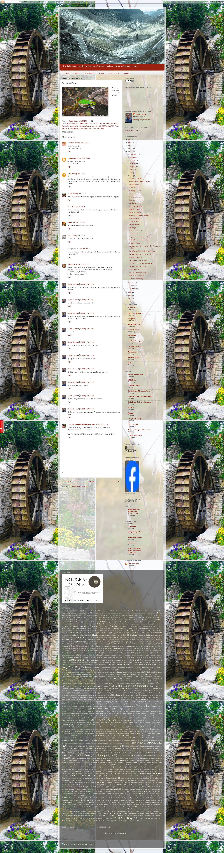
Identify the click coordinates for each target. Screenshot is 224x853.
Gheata (160, 693)
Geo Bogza (135, 693)
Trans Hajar (156, 800)
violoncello (142, 811)
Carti (147, 646)
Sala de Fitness (156, 778)
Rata (86, 769)
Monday (73, 733)
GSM (117, 697)
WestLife (77, 815)
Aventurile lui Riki (145, 630)
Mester (101, 729)
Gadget (107, 690)
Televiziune (74, 798)
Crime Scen (148, 660)
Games (119, 690)
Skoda (70, 787)
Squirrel (83, 791)
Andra (91, 624)
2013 (130, 145)
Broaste (147, 639)
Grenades (100, 697)
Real (142, 769)
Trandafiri (147, 800)
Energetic (157, 676)
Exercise (157, 679)
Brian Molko (125, 639)
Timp (144, 798)
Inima (114, 704)
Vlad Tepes (157, 811)
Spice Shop (125, 789)
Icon (151, 701)
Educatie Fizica (156, 674)
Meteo (126, 729)
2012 (130, 149)
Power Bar (146, 760)
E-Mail (118, 674)
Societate (71, 789)
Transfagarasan (67, 802)
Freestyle (137, 688)
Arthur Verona (107, 628)
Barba (99, 633)
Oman (142, 746)
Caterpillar (66, 650)
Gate (96, 693)
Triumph (119, 802)
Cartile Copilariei (155, 646)
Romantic (139, 776)
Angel (132, 624)
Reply (69, 151)
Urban (142, 806)
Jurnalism (103, 713)
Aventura (135, 630)
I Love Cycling (116, 701)
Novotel (127, 743)
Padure (81, 750)
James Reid (82, 711)
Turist (63, 804)
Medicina (143, 727)
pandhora (71, 143)
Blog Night (92, 637)
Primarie (95, 762)
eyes (81, 681)
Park (80, 753)
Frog (148, 688)
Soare (65, 789)
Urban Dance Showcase (153, 806)
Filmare (97, 683)
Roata (79, 773)
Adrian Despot (114, 617)
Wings (152, 815)
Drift (143, 672)
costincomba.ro (95, 660)
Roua (69, 778)
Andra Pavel (98, 624)
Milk (92, 731)
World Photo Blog (98, 128)
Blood (115, 637)
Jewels (128, 711)
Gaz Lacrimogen (118, 693)
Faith (100, 681)
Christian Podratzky (95, 653)
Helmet (136, 699)
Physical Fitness (135, 755)
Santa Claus (151, 780)
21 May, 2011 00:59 (87, 329)
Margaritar (154, 724)
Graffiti (64, 697)
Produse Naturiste (151, 762)
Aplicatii (105, 626)
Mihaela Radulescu (67, 731)
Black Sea (64, 637)
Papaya (140, 750)
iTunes (154, 709)
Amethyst (85, 622)
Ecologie (125, 674)
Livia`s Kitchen (133, 564)
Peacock (132, 200)
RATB (91, 769)
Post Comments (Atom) (79, 486)
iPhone (148, 706)
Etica (96, 678)
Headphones (103, 699)
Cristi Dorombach (83, 662)
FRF (143, 688)
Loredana (72, 722)
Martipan (116, 727)
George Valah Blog (134, 419)
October (133, 160)
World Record (143, 818)
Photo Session (69, 755)
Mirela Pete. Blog (134, 324)
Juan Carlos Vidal (75, 713)
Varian (112, 809)
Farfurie (123, 681)
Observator (82, 746)
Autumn (126, 630)
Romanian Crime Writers (107, 776)
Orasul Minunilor (117, 748)
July (131, 170)
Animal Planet (140, 624)
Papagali (134, 750)
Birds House (133, 635)
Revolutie (133, 771)
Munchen (144, 735)
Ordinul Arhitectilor (129, 748)
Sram (89, 791)
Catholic (74, 650)
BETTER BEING (157, 633)
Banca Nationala (84, 633)
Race (132, 767)
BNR (158, 637)
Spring (77, 791)
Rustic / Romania (111, 778)
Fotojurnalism (123, 688)
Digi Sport (93, 670)
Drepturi (132, 672)
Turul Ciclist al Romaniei (102, 804)
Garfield (158, 690)
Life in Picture (92, 720)
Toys (109, 800)
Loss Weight (80, 722)
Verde (158, 809)
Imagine (71, 704)
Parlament (87, 753)
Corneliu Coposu (151, 657)
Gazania (127, 693)
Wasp (81, 813)
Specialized (114, 789)
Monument (141, 733)
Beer (129, 633)
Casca (130, 648)
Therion (113, 798)
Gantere (139, 690)
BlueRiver (132, 637)
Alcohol (70, 619)
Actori (94, 617)
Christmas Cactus (115, 653)
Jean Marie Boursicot (117, 711)
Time (138, 798)
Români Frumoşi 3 (135, 257)
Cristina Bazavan (115, 662)
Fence (146, 681)
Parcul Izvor (157, 750)
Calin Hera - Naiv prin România (139, 402)
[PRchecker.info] (129, 82)
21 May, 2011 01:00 (87, 355)
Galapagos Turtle (135, 191)
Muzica (143, 738)
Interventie (67, 706)
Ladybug (116, 715)
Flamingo (132, 228)
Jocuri (138, 711)
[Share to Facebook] (69, 132)
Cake (63, 644)
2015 (130, 139)
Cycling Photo (138, 664)
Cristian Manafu (95, 662)
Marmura (108, 727)
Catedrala (159, 648)
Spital (63, 791)
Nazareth (102, 740)
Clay (73, 655)
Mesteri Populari (110, 729)
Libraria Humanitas (79, 720)
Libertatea (157, 718)
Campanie (129, 644)
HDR (96, 699)
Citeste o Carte (156, 653)
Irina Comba (74, 126)
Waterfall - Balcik (135, 178)
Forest (91, 686)
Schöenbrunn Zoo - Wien (137, 266)
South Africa (104, 789)
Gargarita (64, 693)
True (139, 802)
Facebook (87, 681)
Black (147, 635)
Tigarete (132, 798)
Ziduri (109, 820)
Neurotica (126, 740)
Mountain (78, 735)
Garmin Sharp (73, 693)
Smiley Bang (129, 787)
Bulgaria (75, 123)
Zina (69, 207)
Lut (136, 722)
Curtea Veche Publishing (115, 664)
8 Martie (114, 615)
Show (132, 784)
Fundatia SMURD (97, 690)
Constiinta (122, 657)
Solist (84, 789)
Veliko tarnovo (120, 809)
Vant (102, 809)
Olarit (114, 746)
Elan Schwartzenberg (85, 676)
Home (91, 481)
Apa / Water (83, 626)
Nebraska (109, 740)
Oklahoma (107, 746)
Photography (74, 128)
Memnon (69, 729)
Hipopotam (152, 699)
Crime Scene (156, 660)
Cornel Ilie (141, 657)
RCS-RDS (136, 769)
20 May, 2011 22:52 (82, 264)
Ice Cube (145, 701)
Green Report (92, 697)
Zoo (134, 821)
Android (117, 624)
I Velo (124, 701)
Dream (119, 672)
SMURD (149, 787)
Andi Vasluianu (83, 624)
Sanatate (143, 780)
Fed (135, 681)
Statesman (115, 791)
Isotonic (124, 709)
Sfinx (112, 784)
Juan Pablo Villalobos (88, 713)
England (90, 678)
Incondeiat (86, 704)
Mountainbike (99, 736)
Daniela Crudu (106, 667)
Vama (82, 809)
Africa (122, 617)
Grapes (70, 697)
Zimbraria (116, 820)
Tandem (70, 795)
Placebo (116, 758)
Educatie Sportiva (67, 676)
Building (117, 642)
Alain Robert (145, 617)
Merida (87, 729)
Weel (155, 813)
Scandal (81, 782)
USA (69, 809)
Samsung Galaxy (118, 780)
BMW (153, 637)
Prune (147, 764)
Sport (69, 791)
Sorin (69, 174)
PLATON (131, 408)
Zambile (86, 820)
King (70, 715)
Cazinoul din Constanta (95, 650)
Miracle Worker (100, 731)
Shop (127, 784)
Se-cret (70, 193)
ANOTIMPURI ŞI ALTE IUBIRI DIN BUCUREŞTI (134, 550)
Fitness (104, 683)
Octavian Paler (99, 746)
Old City (127, 746)
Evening (131, 678)
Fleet (121, 683)
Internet (160, 704)
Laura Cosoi (98, 718)
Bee (125, 633)
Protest (114, 765)
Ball (77, 633)
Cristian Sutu (105, 662)
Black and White (155, 635)
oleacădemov (132, 543)
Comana (70, 657)
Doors (94, 672)
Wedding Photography (146, 813)
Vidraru (97, 811)
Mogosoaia (65, 733)
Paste (104, 752)
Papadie (127, 750)
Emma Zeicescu (139, 676)
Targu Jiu (90, 795)
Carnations (114, 646)
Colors (152, 655)
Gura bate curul (139, 697)
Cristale (64, 662)
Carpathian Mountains (132, 646)
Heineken (129, 699)
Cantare (81, 646)
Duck (90, 674)
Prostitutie (99, 764)
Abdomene (122, 615)
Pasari (98, 752)
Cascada (136, 648)
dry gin (78, 674)
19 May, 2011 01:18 (78, 174)
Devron (158, 667)
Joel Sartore (146, 711)
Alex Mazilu (99, 619)
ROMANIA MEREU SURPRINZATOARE (78, 776)
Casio (142, 648)
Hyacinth (98, 702)
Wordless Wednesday (98, 818)
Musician (90, 738)
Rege (72, 771)
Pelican (127, 752)
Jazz (108, 711)
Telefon (66, 798)
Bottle (97, 639)
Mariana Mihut (82, 727)
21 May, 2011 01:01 (87, 369)
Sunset (128, 793)
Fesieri (158, 681)
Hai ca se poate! (133, 424)
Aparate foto (94, 626)
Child (160, 650)
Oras (108, 748)
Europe (114, 679)
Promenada (79, 764)
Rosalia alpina (156, 776)
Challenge (126, 73)
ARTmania (122, 628)
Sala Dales (146, 778)
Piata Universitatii (148, 755)
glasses (120, 695)
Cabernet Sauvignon (154, 642)
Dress (138, 672)
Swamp (158, 793)
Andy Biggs (125, 624)
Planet (122, 758)
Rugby (80, 778)
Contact (77, 73)
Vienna (103, 811)
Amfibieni (94, 622)
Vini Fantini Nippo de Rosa (123, 811)
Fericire (152, 681)
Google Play (144, 695)
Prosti (92, 764)
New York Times (143, 740)
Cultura (70, 664)
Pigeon (88, 758)
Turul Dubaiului (116, 804)
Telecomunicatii (146, 795)
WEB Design (113, 813)
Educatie (145, 674)
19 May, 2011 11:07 (79, 222)
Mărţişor (123, 727)
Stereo (139, 791)
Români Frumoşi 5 (135, 209)
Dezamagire (65, 670)
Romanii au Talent (130, 776)
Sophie (70, 222)
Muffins (130, 735)
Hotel (92, 701)
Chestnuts (154, 650)
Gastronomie (89, 693)
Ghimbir (73, 695)
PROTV (128, 764)
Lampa (136, 715)
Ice (140, 702)
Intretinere (115, 706)
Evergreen (131, 319)
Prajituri (64, 762)
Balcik (69, 123)
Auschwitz (104, 630)
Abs (152, 615)
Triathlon (98, 802)
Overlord (149, 748)
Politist (63, 760)
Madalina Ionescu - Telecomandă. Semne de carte (134, 511)
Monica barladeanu (101, 733)
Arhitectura (65, 628)
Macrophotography (68, 725)
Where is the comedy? (136, 279)
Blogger (101, 637)
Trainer (123, 800)
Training (130, 800)
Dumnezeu (104, 674)
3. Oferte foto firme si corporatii (146, 611)
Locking (160, 720)
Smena (110, 787)
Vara (107, 809)
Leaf (105, 718)
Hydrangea (107, 702)
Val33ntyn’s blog (134, 341)
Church (125, 653)
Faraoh (110, 681)
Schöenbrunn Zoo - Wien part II (140, 254)
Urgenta (64, 809)
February (133, 289)
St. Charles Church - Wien (138, 260)
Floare (127, 683)
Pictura (158, 755)
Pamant (121, 750)
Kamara (124, 713)
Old (119, 746)
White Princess (96, 815)
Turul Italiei (136, 804)
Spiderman (139, 789)
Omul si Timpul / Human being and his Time (87, 748)
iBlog (135, 701)
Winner (158, 815)
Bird (119, 635)
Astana (63, 630)
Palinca (114, 750)
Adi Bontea (132, 352)
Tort (77, 800)
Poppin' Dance (72, 760)
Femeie (140, 681)
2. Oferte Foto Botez (116, 611)
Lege (122, 718)
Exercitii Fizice (66, 681)
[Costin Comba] (132, 491)
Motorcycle (65, 735)
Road (73, 773)
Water (86, 813)
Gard (145, 690)
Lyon (141, 722)
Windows (129, 815)
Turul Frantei (126, 804)
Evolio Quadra (141, 678)
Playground (129, 758)
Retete (127, 771)
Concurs (101, 657)
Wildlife (112, 815)
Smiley (121, 787)
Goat (126, 695)
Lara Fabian (79, 718)
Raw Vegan (98, 769)
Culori (63, 664)
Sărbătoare (159, 780)
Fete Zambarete (72, 683)
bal (64, 633)
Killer (65, 715)
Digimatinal (101, 670)
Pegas (120, 752)
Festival (64, 683)
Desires (151, 667)
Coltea (63, 657)
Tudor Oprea (156, 802)
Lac (94, 715)
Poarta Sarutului (144, 758)
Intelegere (142, 704)
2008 (130, 299)
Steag (127, 791)
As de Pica (130, 628)
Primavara (102, 762)
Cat (154, 648)
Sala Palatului (65, 780)
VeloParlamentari (150, 809)
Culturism (77, 664)
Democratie (130, 667)
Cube (152, 662)
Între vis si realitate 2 (135, 313)
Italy (139, 709)
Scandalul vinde (90, 782)
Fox (131, 688)
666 (109, 615)
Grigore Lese (109, 697)
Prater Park (72, 762)
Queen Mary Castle (85, 128)
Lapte (71, 718)
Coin (146, 655)
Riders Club (157, 771)
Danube (114, 667)
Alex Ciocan (90, 619)
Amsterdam (119, 622)
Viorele (150, 811)
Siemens (143, 784)
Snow (160, 787)
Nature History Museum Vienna (139, 240)
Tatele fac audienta (100, 795)
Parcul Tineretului (67, 753)
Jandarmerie (91, 711)
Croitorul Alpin (132, 662)
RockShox (114, 773)
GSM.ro (124, 697)
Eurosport (124, 678)
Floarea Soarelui (135, 683)
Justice (117, 713)
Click (78, 655)
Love (87, 722)
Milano (86, 731)
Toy (104, 800)
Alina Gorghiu (140, 619)
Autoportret (118, 630)
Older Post (115, 481)
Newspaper (154, 740)
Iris (111, 709)
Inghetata (94, 704)
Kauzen (144, 713)
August (132, 166)
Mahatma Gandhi (135, 212)
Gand (126, 690)
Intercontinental (151, 704)
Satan (69, 782)
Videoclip (90, 811)
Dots (99, 672)
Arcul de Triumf (155, 626)
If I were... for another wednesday (140, 263)
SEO (65, 785)
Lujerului (123, 722)
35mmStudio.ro (84, 613)
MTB (122, 736)
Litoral (153, 720)
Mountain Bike (88, 735)
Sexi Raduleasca (91, 784)
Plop (136, 758)
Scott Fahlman (119, 782)
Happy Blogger (88, 699)
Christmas (105, 653)
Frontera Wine (156, 688)
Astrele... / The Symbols (74, 630)
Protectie (107, 764)
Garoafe (81, 693)
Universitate (99, 807)
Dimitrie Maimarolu (122, 670)
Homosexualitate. (66, 701)
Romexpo (147, 776)
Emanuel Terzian (120, 676)
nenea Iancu (118, 740)
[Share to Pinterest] (72, 132)
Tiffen (119, 798)
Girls (112, 695)
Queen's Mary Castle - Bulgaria (139, 182)
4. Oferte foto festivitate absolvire (136, 613)
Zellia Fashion (101, 820)
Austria (111, 630)
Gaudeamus (103, 693)
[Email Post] (91, 121)
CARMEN (71, 264)
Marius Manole (93, 727)
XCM (155, 818)
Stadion (108, 791)
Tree (86, 802)
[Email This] (63, 132)
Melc (63, 729)
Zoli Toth (128, 820)
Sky (76, 787)
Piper (93, 758)
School (111, 782)
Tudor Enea (72, 158)
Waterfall (92, 813)
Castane (148, 648)
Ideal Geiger (158, 702)
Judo (97, 713)
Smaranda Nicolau (92, 787)
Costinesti (104, 660)
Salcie (91, 780)
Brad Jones (110, 639)
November (133, 157)
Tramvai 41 (138, 800)
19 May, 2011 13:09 (78, 235)
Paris (75, 752)
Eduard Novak (136, 674)
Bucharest (80, 642)
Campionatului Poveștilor (141, 644)
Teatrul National (135, 795)
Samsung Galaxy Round (132, 780)
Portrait (101, 760)
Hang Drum (78, 699)
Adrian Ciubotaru (103, 617)
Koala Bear (77, 715)
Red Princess (158, 769)
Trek (92, 802)
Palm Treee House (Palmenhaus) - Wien (142, 251)
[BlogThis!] (65, 132)
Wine (146, 815)
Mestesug (119, 729)
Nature (95, 740)
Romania (156, 773)
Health (111, 699)
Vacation (75, 809)
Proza (142, 764)
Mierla (158, 729)
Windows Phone (138, 815)
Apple (112, 626)
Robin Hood (99, 773)
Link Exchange (89, 73)
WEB (105, 813)
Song (89, 789)
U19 (63, 806)
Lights (119, 720)
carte (142, 646)
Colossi (158, 655)
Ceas (105, 650)
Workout (108, 818)
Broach (140, 639)
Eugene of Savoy (105, 678)
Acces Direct (86, 617)
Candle (158, 644)
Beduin (119, 633)
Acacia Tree (65, 617)
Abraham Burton (132, 615)
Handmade (70, 699)
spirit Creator (156, 789)
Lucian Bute (104, 722)
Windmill (121, 815)
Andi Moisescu (72, 624)
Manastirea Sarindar (117, 724)
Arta (100, 628)
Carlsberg (106, 646)
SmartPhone (102, 787)
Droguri (66, 674)
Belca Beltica (142, 633)
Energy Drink (81, 678)
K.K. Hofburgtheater (136, 206)
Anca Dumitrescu (155, 622)
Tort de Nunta (85, 800)
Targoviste (83, 796)
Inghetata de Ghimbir (105, 704)
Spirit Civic (148, 789)
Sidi (138, 784)
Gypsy (152, 697)
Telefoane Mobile (157, 795)
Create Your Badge (130, 493)
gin (98, 695)
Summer (93, 793)
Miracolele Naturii (112, 731)
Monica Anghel (89, 733)
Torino (71, 800)
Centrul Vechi (112, 650)
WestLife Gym (86, 815)
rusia (102, 778)
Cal (68, 644)
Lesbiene (133, 718)
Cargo (100, 646)
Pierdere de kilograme (78, 758)
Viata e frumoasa (134, 385)
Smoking (137, 787)
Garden (151, 690)
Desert (145, 667)
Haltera (158, 697)
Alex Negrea (108, 619)
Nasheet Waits (151, 738)
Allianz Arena (150, 619)
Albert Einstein (134, 221)
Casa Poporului (82, 648)
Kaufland (137, 713)
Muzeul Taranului (134, 738)
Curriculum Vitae (131, 131)
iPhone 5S (64, 709)
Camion (121, 644)
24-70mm (132, 611)
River (68, 773)
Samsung (109, 780)
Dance (89, 667)
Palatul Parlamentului (104, 750)
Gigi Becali (91, 695)
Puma (77, 767)
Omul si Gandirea (67, 748)
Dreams (125, 672)
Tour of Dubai (96, 800)
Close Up (91, 655)
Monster (133, 733)
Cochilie (126, 655)
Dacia (158, 664)
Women (82, 818)
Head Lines (66, 73)
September (133, 163)
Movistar (116, 735)
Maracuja (127, 724)
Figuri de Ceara (83, 683)
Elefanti (96, 676)
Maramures (135, 724)
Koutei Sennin (86, 715)
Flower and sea (134, 185)
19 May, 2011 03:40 (79, 193)
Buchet (89, 642)
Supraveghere (150, 793)
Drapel (113, 672)
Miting (131, 731)
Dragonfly (106, 672)
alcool (76, 619)
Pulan (71, 767)
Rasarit (68, 769)
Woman (76, 818)
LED (117, 718)
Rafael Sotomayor (150, 767)
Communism (77, 657)
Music (83, 738)
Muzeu (110, 738)
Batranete (106, 633)
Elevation (110, 676)
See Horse (132, 203)
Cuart (146, 662)
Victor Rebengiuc (80, 811)
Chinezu (77, 653)
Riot (63, 773)
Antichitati (75, 626)
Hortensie (81, 701)
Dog (69, 672)
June (131, 173)
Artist (115, 628)
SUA (87, 793)
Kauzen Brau (152, 713)
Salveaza (102, 780)
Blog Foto (81, 637)
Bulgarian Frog (134, 218)
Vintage (135, 811)
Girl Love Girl (105, 695)
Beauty (113, 633)
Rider (149, 771)
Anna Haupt (159, 624)
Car (93, 646)
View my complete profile (141, 120)
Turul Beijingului (88, 804)
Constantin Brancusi (111, 657)
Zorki (139, 820)
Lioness (140, 720)
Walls (75, 813)
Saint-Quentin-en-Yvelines (134, 778)
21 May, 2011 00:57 (87, 300)
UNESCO (70, 807)
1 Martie (64, 611)
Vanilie (97, 809)
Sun (109, 793)
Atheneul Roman (94, 630)
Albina (63, 619)
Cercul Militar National (129, 650)
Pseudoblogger (156, 764)
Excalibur (150, 678)
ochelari (90, 746)
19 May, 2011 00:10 (83, 158)
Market (101, 727)
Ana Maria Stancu (143, 622)
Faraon (117, 681)
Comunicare (87, 657)
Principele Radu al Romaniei (115, 762)
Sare (65, 782)
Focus (67, 686)
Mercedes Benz (78, 729)
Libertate (148, 718)
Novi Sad (119, 743)
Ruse (97, 778)
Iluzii (65, 704)
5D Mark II (79, 615)
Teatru (126, 795)
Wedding (124, 813)
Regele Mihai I (90, 771)
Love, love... (133, 188)
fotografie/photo (88, 688)
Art (86, 628)
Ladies (109, 715)
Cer (120, 650)
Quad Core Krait (105, 767)
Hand (63, 699)
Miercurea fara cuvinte (86, 126)
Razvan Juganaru (108, 769)
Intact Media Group (131, 704)
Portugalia (125, 760)
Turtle (80, 804)
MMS (144, 731)
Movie (109, 735)
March (132, 286)
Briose (133, 639)
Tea (122, 795)
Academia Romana (76, 617)
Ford (85, 686)
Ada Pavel (131, 307)
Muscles (70, 738)
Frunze (76, 690)
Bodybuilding (65, 639)
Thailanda (105, 798)
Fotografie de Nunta (75, 688)
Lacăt (103, 715)
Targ (76, 795)
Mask (129, 727)
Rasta (73, 769)
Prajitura (158, 760)
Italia (134, 709)
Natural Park (87, 740)
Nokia (94, 743)
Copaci (129, 657)
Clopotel (84, 655)
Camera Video (113, 644)
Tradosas (116, 800)
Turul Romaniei (146, 804)
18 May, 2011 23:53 (81, 143)
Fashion (130, 681)
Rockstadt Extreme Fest (128, 773)
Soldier (78, 789)
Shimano (119, 785)
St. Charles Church (98, 791)
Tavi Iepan (115, 795)
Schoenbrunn (101, 782)
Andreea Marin (109, 624)
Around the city (75, 628)
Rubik (74, 778)
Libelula (140, 718)
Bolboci (74, 639)
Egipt (75, 676)
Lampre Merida (145, 715)
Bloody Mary (123, 637)
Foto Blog (113, 686)
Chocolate (85, 653)
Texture (98, 798)
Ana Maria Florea (130, 622)
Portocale (94, 760)
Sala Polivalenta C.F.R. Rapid (79, 780)
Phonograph (159, 752)
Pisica (98, 758)
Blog (71, 637)
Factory (94, 681)
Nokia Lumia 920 (104, 743)
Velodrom (140, 809)
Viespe (111, 811)
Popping (80, 760)
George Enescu (144, 693)
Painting (88, 750)
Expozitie (74, 681)
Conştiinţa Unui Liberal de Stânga (140, 396)
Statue (122, 791)
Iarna (130, 701)
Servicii (101, 73)
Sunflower (115, 793)
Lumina (130, 722)
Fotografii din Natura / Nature (105, 688)
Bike (93, 635)
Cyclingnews (148, 664)
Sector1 (140, 782)
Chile (65, 653)
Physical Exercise (123, 755)
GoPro (151, 695)
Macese (147, 722)
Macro (158, 722)
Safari (122, 778)
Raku (158, 767)
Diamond (73, 670)
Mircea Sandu (123, 731)
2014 (130, 142)
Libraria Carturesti (67, 720)
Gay (110, 693)
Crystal (141, 662)
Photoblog (65, 128)
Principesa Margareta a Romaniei (135, 762)
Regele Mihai (79, 771)
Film (91, 683)
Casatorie (123, 648)
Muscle (64, 738)
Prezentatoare (86, 762)
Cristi (70, 235)
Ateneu (85, 630)
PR (152, 760)
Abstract (158, 615)
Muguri (137, 735)
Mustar (104, 738)
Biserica (141, 635)
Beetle (134, 633)
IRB (76, 709)
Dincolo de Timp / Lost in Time (139, 670)
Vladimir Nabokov (67, 813)
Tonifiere (64, 800)
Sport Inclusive (133, 357)
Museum (77, 738)
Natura (72, 740)
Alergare (82, 619)
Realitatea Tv (149, 769)
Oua (144, 748)
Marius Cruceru (133, 330)
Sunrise (122, 793)
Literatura (146, 720)
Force (80, 686)
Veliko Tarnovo (131, 809)
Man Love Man (105, 724)
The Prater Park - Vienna (137, 234)
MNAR (151, 731)
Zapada (93, 821)
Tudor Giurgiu (147, 802)
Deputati (138, 667)
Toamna (156, 798)
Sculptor (127, 782)
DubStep (84, 674)
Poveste (139, 760)
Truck (133, 802)
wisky (69, 818)
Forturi (97, 686)
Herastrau (143, 699)
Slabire (83, 787)
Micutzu (133, 729)
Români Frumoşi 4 (135, 231)
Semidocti (147, 782)
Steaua (133, 791)
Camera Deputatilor (101, 644)
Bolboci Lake (83, 639)
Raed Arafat (139, 767)
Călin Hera (132, 380)
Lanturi (66, 718)
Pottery (132, 760)
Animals (149, 624)
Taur (109, 795)
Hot (88, 701)
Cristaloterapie (72, 662)
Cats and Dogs (83, 650)
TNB (149, 798)
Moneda (80, 733)
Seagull (134, 782)
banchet (94, 633)
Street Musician (73, 793)
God (131, 695)
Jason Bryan (100, 711)
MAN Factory (94, 724)
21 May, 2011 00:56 (87, 284)
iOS (135, 706)
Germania (153, 693)
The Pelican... (134, 194)
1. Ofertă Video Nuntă (75, 611)
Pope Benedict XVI (135, 225)
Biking (108, 635)
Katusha (130, 713)
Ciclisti (140, 653)
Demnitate (122, 667)
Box (103, 639)
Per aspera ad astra (135, 346)
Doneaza (88, 672)
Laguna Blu (124, 715)
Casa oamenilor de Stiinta (69, 648)
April (132, 282)
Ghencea (66, 695)
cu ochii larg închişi (135, 435)
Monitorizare (112, 733)
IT (129, 709)
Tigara (125, 798)
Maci (152, 722)
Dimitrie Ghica (111, 670)
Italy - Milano (134, 269)
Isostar (116, 709)
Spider (132, 789)
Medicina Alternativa (154, 727)
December (133, 154)
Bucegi (73, 642)
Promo (87, 764)
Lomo (65, 722)
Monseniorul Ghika (123, 733)
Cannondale (65, 646)
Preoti (78, 762)
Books (91, 639)
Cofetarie (140, 655)
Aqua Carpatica (122, 626)
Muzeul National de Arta (120, 738)
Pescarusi (150, 753)
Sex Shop (81, 784)
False (105, 681)
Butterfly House (134, 243)
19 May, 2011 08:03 (78, 207)
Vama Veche (89, 809)
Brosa (152, 639)
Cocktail (133, 655)
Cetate (139, 650)
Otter (138, 748)
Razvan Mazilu (119, 769)
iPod (71, 709)
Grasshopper (83, 697)
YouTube (66, 821)
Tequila (82, 798)
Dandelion (96, 667)
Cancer (152, 644)
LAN (152, 715)
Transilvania (78, 802)
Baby (160, 630)
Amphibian (110, 622)
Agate (138, 617)
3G (94, 613)
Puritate (91, 767)
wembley (70, 815)
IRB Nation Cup (83, 709)
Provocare (135, 764)
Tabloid (64, 795)
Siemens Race (152, 784)
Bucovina (96, 642)
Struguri (82, 793)
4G (149, 613)
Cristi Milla (132, 526)
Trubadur (127, 802)
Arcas (130, 626)
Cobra (120, 655)
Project (72, 764)
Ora (103, 748)
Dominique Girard (78, 672)
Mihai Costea (78, 731)
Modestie (157, 731)
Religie (121, 771)
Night (160, 740)
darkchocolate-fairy (135, 537)
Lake (131, 715)
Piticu (104, 758)
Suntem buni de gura (138, 793)
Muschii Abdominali (154, 735)
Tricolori (106, 802)
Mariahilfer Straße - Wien (137, 272)
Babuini (155, 630)
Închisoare (78, 704)
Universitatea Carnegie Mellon (114, 806)
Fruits (63, 690)
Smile (115, 787)
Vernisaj (64, 811)
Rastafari (80, 769)
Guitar (130, 697)
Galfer (112, 690)
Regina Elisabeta (112, 771)
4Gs (153, 613)
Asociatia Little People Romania (144, 628)
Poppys (87, 760)
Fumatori (87, 690)
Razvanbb (128, 769)
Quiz (127, 767)
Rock (106, 773)
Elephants (102, 676)
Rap (63, 769)
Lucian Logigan (114, 722)
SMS (143, 787)
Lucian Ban (95, 722)
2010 (130, 292)
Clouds (99, 655)
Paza (109, 752)
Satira (75, 782)
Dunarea (112, 674)
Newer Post (67, 481)
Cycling (127, 664)
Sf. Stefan (106, 784)
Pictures (65, 758)
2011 (130, 152)
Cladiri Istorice (66, 655)
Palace (117, 126)
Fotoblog (114, 123)
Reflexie (66, 771)
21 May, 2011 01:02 (87, 382)
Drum (72, 674)
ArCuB (146, 626)
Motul (72, 735)
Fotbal (105, 686)
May (131, 176)
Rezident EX (142, 771)
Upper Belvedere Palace (131, 807)
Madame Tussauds (83, 725)
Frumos (70, 690)
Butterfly (136, 642)
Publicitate (64, 767)
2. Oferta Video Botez (103, 611)
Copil (134, 657)
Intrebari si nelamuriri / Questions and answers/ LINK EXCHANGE (91, 706)
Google (136, 695)
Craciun (111, 660)
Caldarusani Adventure (77, 644)
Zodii (122, 820)
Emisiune (129, 676)
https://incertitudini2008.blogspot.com (81, 424)
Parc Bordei (148, 750)
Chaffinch (146, 650)
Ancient (64, 624)
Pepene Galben (135, 752)
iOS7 (141, 706)
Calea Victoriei (90, 644)
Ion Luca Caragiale (126, 706)
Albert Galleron (156, 617)
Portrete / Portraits (112, 760)
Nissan (66, 743)
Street (146, 791)
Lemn (127, 718)
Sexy (99, 785)
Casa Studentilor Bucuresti (111, 648)
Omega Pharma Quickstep (153, 746)
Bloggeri (108, 637)
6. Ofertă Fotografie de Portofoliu (96, 615)
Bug (111, 642)
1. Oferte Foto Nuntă (88, 611)
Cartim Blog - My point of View (139, 391)
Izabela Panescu (72, 711)
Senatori (160, 782)
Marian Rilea (72, 727)
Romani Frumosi (143, 773)
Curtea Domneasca (100, 664)
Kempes (160, 713)
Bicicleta (74, 635)
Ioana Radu (132, 335)
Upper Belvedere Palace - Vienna (140, 237)
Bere (149, 633)
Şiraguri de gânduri (135, 532)
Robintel (131, 413)
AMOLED (102, 622)
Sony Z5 (96, 789)
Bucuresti (104, 642)
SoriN (130, 363)
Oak (76, 746)
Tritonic (113, 802)
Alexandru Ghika (119, 619)
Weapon (99, 813)
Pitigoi (110, 758)
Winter (64, 818)
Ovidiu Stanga (73, 750)
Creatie (125, 660)
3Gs (98, 613)
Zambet (73, 820)
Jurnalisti (111, 713)
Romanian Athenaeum (136, 276)
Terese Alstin (89, 798)
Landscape (159, 715)
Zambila (80, 820)
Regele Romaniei (100, 771)
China (71, 653)
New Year (134, 740)
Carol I (122, 646)
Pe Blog (115, 752)
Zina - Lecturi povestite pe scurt (139, 430)
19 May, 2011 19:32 (83, 249)
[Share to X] (67, 132)
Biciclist (81, 635)
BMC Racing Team (143, 637)
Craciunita (118, 660)
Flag (109, 683)
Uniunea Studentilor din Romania (84, 806)
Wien (104, 815)
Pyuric (97, 767)
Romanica (119, 776)
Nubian (70, 746)
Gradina (158, 695)
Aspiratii (158, 628)
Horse (75, 701)
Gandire (133, 690)
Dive (152, 670)
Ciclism (132, 653)
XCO (160, 818)
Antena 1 (66, 626)
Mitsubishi (138, 731)
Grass (75, 697)
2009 (130, 295)
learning (111, 718)
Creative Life (93, 123)
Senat (153, 782)
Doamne (158, 670)
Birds (124, 635)
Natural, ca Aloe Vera (135, 374)
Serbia (70, 784)
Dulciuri (97, 674)
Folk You (73, 686)
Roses (63, 778)
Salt (96, 780)
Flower (159, 683)
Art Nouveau (92, 628)
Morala (149, 733)
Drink (160, 672)
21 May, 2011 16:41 (101, 424)
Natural (80, 740)
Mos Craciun (156, 733)
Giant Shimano (82, 695)
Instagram (121, 704)
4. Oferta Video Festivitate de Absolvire (113, 613)
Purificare (83, 767)
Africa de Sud (130, 617)
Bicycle (87, 635)
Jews (133, 711)
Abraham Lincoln (144, 615)
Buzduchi (143, 642)
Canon (73, 646)
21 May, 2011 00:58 (87, 313)
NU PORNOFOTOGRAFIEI (104, 126)
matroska (136, 727)
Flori (144, 683)
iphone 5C (157, 706)
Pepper (143, 752)
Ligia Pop (126, 720)
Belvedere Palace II (135, 197)
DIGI (79, 670)
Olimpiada (135, 746)
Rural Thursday (89, 778)
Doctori (64, 672)
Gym (146, 697)
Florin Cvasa (151, 683)
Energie (64, 678)
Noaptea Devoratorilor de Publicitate (80, 743)
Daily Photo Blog (104, 123)
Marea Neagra (145, 724)
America (78, 622)
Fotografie (65, 126)
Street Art (154, 791)
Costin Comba (74, 121)
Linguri (133, 720)
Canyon (87, 646)
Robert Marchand (88, 773)
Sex (76, 785)
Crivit (124, 662)
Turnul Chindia (71, 804)
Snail (155, 787)
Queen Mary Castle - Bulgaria (139, 215)
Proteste (121, 764)
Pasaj (93, 752)
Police (152, 758)
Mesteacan (94, 729)
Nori (113, 743)
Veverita (71, 811)
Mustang (97, 738)
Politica (158, 758)
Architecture (138, 626)
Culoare (158, 662)
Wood (88, 818)
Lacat (98, 715)
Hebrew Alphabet (120, 699)
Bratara (117, 639)
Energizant (72, 678)
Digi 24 (85, 670)
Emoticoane (149, 676)
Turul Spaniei (156, 804)
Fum (81, 690)
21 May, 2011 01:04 (87, 409)
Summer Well (102, 793)
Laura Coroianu (88, 718)
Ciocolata (147, 653)
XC (150, 818)
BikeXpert (101, 635)
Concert (95, 657)
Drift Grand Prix (152, 672)
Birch (114, 635)
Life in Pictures (113, 73)
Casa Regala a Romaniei (95, 648)
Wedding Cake (133, 813)
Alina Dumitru (130, 619)
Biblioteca (66, 635)
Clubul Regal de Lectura (110, 655)
